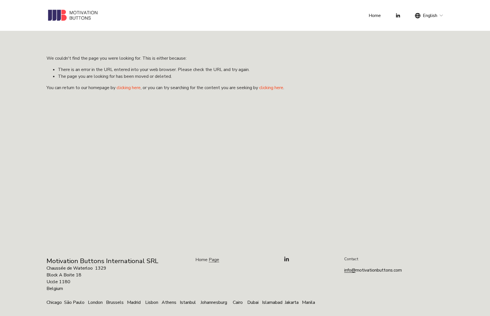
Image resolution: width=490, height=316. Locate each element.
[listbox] (429, 15)
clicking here (129, 88)
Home (375, 15)
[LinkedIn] (398, 15)
